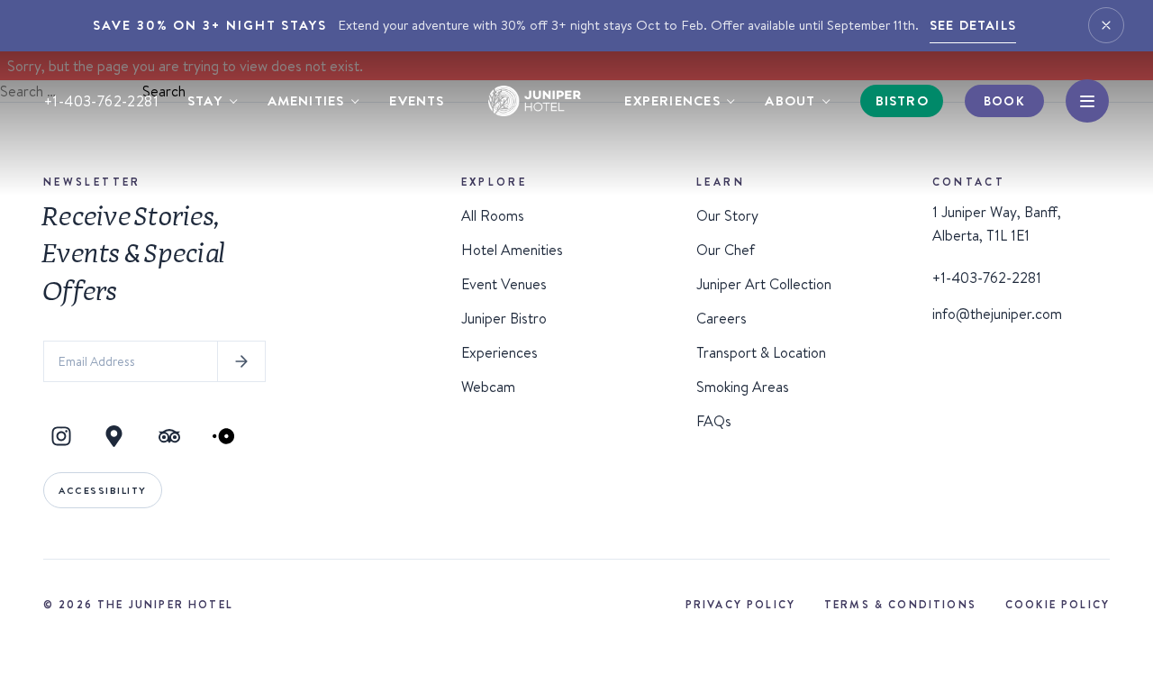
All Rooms (492, 215)
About (790, 100)
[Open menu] (1087, 101)
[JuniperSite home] (535, 101)
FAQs (713, 421)
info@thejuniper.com (997, 314)
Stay (204, 100)
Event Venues (504, 284)
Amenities (306, 100)
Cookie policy (1057, 604)
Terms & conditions (900, 604)
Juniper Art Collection (763, 284)
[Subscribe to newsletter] (241, 361)
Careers (721, 318)
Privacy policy (740, 604)
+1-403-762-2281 (101, 101)
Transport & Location (761, 352)
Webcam (488, 387)
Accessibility (103, 490)
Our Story (727, 215)
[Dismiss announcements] (1106, 25)
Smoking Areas (742, 387)
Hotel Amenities (512, 250)
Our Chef (725, 250)
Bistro (902, 100)
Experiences (672, 100)
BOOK (1004, 101)
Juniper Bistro (504, 318)
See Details (973, 24)
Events (416, 100)
